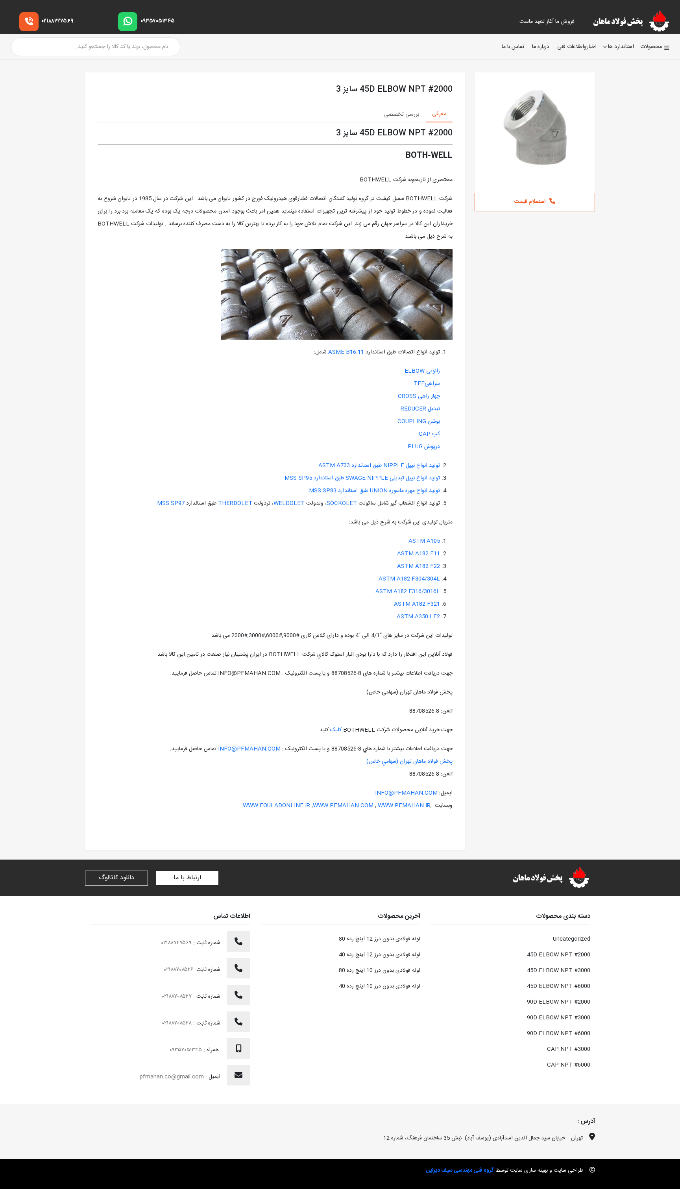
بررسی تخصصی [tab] (401, 114)
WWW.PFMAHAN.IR (404, 805)
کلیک (335, 730)
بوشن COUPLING (418, 421)
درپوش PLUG (424, 446)
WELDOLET (289, 503)
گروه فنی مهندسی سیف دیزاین (460, 1170)
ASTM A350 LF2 (418, 616)
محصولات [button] (651, 47)
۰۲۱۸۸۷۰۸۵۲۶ (178, 969)
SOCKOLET (342, 503)
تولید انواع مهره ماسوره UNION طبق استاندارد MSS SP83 (374, 491)
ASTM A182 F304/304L (409, 579)
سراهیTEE (427, 383)
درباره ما (540, 47)
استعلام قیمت (529, 202)
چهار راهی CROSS (419, 396)
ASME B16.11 (346, 352)
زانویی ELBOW (422, 371)
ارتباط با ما (187, 878)
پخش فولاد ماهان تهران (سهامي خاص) (409, 761)
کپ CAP (429, 434)
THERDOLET (234, 503)
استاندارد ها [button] (621, 47)
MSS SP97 (171, 503)
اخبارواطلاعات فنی (577, 47)
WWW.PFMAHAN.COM (343, 805)
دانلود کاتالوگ (116, 878)
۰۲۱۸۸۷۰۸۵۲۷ (177, 996)
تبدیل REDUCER (420, 409)
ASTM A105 (424, 541)
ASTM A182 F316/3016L (407, 591)
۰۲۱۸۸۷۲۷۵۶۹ (58, 21)
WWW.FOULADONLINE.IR (276, 805)
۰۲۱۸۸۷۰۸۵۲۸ (177, 1023)
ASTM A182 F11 (418, 553)
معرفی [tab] (439, 114)
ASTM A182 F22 (418, 566)
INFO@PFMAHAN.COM (249, 749)
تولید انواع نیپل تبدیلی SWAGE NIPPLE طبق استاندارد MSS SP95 (362, 478)
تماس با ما (513, 47)
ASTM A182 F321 (417, 604)
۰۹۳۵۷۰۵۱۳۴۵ (157, 21)
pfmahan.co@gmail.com (172, 1077)
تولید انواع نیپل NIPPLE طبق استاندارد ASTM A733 (379, 465)
